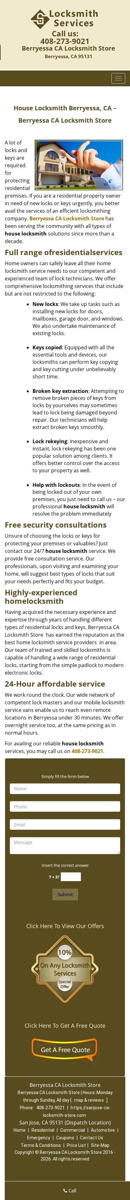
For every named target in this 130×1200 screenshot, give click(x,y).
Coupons (65, 1137)
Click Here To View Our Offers (65, 926)
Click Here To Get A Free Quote (65, 1025)
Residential (43, 1130)
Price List (76, 1145)
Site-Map (100, 1145)
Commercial (72, 1130)
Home (20, 1130)
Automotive (103, 1130)
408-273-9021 (65, 41)
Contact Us (91, 1137)
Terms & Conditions (41, 1145)
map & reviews (89, 1100)
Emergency (38, 1137)
